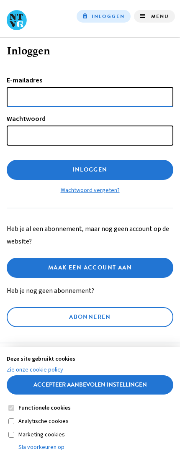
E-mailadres (24, 80)
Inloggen (108, 16)
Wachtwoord (26, 118)
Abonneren (90, 317)
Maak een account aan (90, 267)
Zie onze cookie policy (35, 370)
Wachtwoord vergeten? (90, 190)
